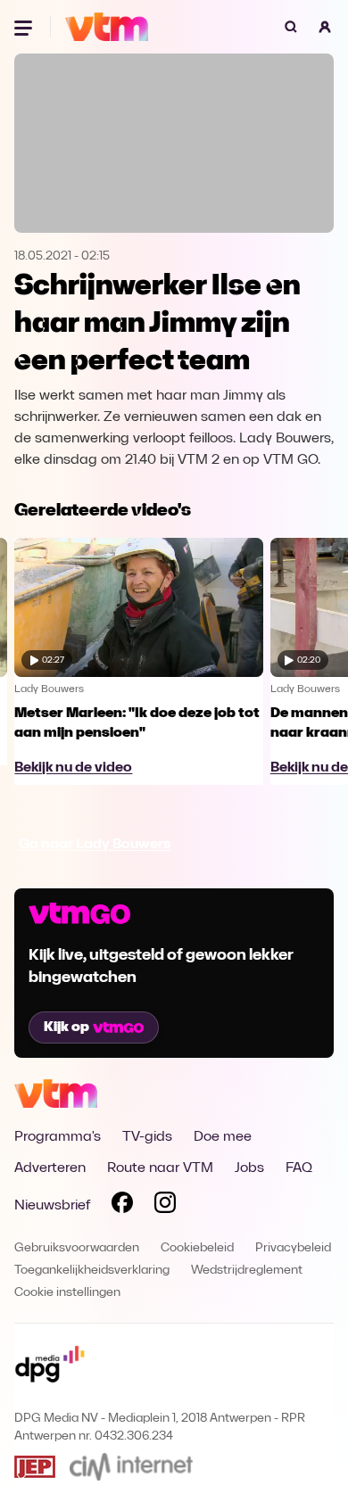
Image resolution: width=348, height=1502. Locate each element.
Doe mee (223, 1137)
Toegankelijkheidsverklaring (92, 1270)
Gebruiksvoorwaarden (76, 1248)
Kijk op (66, 1027)
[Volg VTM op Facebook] (122, 1206)
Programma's (57, 1137)
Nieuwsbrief (52, 1206)
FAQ (299, 1168)
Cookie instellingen (67, 1293)
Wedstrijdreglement (246, 1270)
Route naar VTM (160, 1168)
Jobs (249, 1168)
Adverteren (50, 1168)
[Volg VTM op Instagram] (165, 1206)
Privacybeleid (293, 1248)
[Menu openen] (25, 26)
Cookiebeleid (197, 1248)
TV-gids (147, 1137)
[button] (325, 27)
